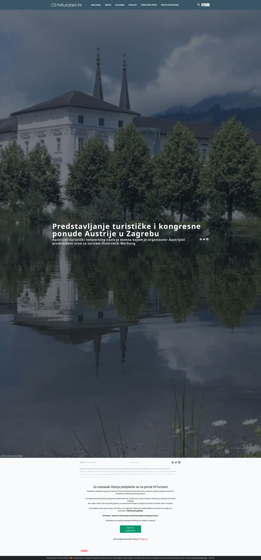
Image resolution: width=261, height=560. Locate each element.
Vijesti (108, 5)
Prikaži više (203, 558)
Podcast (132, 5)
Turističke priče (149, 5)
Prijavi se (143, 539)
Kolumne (119, 5)
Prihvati (212, 558)
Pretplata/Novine (170, 5)
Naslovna (96, 5)
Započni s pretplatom (130, 529)
